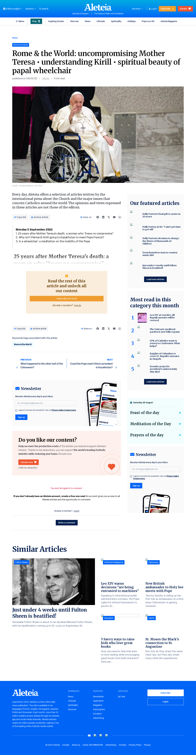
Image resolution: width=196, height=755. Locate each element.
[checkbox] (16, 410)
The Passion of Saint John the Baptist (109, 13)
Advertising (98, 718)
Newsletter (98, 696)
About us (76, 745)
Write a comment (66, 522)
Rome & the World (23, 344)
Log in (154, 8)
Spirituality (116, 21)
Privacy (147, 745)
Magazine (97, 705)
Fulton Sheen (21, 562)
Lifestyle (101, 21)
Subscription (99, 709)
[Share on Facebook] (97, 217)
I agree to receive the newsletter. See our (47, 410)
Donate (183, 8)
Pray (34, 21)
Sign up (21, 417)
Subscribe (165, 8)
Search (45, 8)
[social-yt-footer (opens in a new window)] (89, 735)
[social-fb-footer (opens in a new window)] (95, 735)
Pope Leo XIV (148, 21)
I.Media (45, 78)
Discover (74, 21)
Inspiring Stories (56, 21)
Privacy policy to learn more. (64, 410)
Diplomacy (153, 562)
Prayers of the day (147, 435)
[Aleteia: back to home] (98, 7)
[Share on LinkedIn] (103, 217)
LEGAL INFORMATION (93, 745)
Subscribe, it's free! (67, 298)
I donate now (27, 462)
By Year (121, 696)
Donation (97, 713)
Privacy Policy (135, 745)
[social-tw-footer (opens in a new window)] (101, 735)
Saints (152, 618)
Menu (21, 21)
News (87, 21)
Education (108, 618)
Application (98, 700)
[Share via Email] (114, 217)
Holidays (132, 21)
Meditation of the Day (150, 424)
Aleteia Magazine (169, 21)
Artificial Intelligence (113, 562)
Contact (122, 745)
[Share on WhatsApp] (120, 217)
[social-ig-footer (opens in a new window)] (106, 735)
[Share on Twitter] (108, 217)
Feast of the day (144, 412)
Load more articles (155, 279)
